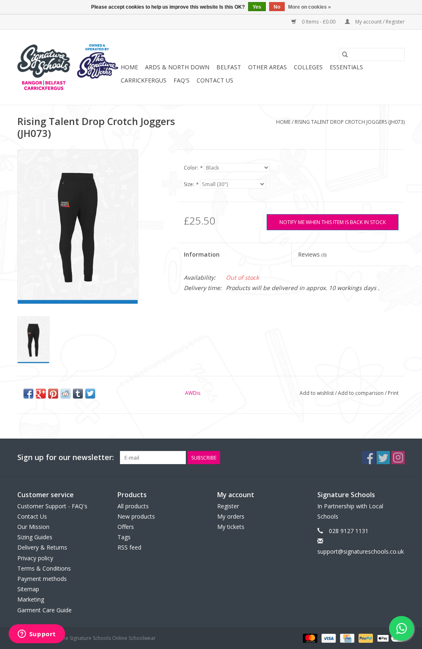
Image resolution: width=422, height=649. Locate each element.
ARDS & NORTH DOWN (177, 67)
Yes (257, 7)
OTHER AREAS (267, 67)
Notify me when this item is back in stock (332, 222)
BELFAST (228, 67)
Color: (193, 167)
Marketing (30, 599)
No (277, 7)
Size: (191, 184)
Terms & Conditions (44, 568)
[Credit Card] (346, 637)
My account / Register (379, 21)
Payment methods (42, 579)
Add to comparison (361, 392)
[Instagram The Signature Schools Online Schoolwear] (398, 457)
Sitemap (28, 589)
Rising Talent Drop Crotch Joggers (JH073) (350, 121)
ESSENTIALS (346, 67)
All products (133, 506)
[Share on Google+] (41, 394)
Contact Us (215, 80)
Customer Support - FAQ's (52, 506)
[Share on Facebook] (28, 394)
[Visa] (328, 637)
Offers (125, 527)
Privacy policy (35, 558)
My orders (230, 516)
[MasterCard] (309, 637)
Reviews (312, 254)
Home (129, 67)
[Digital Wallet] (389, 637)
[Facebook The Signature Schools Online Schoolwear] (368, 457)
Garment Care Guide (44, 610)
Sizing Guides (34, 537)
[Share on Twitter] (90, 394)
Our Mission (33, 527)
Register (228, 506)
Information (202, 254)
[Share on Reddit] (65, 394)
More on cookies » (309, 7)
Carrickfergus (143, 80)
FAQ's (181, 80)
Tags (124, 537)
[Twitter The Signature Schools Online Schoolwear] (383, 457)
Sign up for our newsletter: (65, 457)
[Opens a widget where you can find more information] (36, 634)
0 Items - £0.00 (318, 21)
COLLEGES (308, 67)
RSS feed (129, 547)
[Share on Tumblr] (78, 394)
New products (136, 516)
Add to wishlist (317, 392)
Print (393, 392)
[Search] (345, 54)
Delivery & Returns (42, 547)
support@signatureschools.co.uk (360, 551)
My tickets (230, 527)
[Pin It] (53, 394)
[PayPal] (365, 637)
